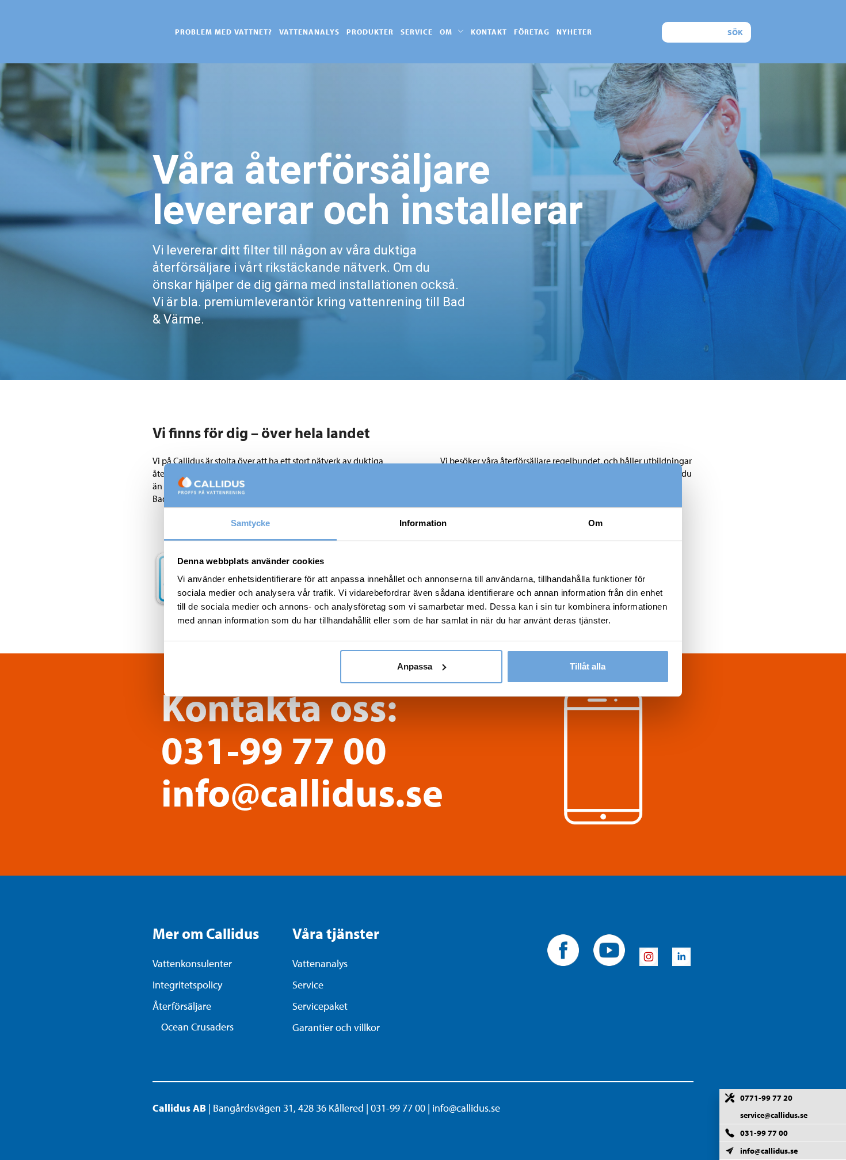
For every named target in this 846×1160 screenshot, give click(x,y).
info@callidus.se (302, 792)
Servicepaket (320, 1006)
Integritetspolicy (187, 984)
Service (307, 984)
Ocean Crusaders (197, 1026)
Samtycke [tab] (250, 523)
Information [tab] (423, 523)
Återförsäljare (182, 1006)
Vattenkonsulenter (192, 963)
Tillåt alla (587, 666)
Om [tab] (595, 523)
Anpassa (414, 666)
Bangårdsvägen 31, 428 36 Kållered (288, 1108)
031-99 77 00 (274, 749)
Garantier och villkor (336, 1027)
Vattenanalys (320, 963)
